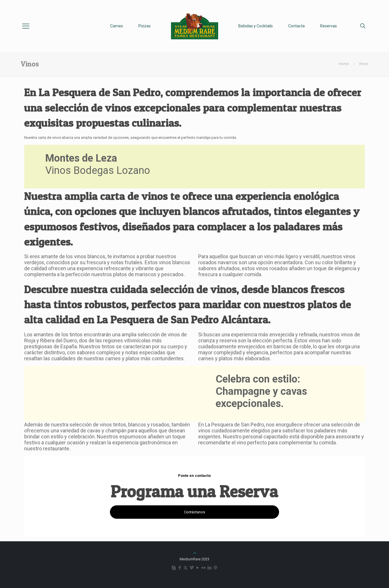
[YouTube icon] (197, 567)
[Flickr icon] (203, 567)
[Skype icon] (173, 567)
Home (344, 64)
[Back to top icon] (194, 553)
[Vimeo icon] (191, 567)
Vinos (363, 64)
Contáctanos (194, 512)
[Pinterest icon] (215, 567)
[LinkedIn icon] (209, 567)
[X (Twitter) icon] (185, 567)
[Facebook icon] (179, 567)
